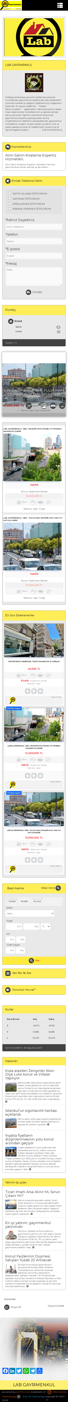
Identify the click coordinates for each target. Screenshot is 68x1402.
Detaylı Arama (48, 888)
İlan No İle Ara (21, 973)
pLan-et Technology (33, 1396)
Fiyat (9, 920)
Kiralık (37, 331)
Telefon (11, 234)
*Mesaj (11, 264)
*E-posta (12, 249)
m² (8, 933)
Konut (18, 321)
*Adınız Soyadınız (19, 220)
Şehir (9, 907)
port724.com (22, 1392)
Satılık (37, 327)
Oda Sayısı (13, 944)
